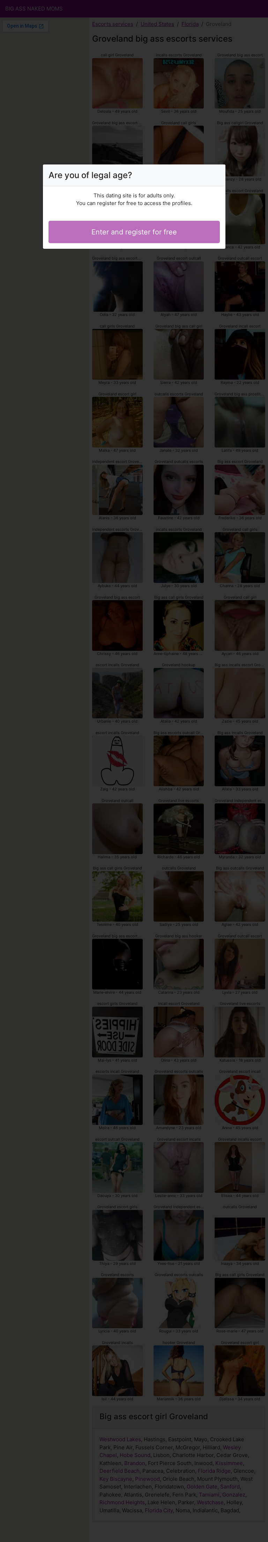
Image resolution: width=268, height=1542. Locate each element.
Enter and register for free (134, 232)
